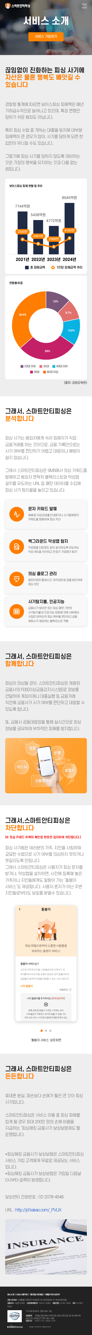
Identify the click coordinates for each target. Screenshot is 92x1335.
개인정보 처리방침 (36, 1294)
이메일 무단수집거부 (52, 1294)
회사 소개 (10, 1294)
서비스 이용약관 (22, 1294)
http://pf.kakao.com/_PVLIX (38, 1210)
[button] (41, 1031)
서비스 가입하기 (46, 36)
